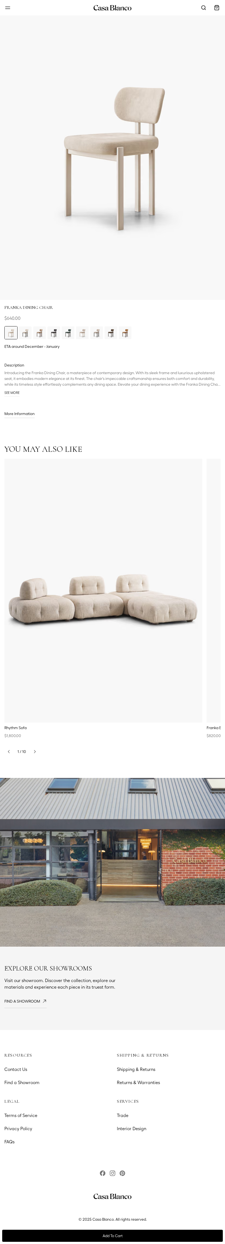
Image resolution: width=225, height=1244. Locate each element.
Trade (122, 1115)
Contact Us (15, 1069)
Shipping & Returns (136, 1069)
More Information (19, 413)
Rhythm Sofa (15, 728)
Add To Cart (113, 1236)
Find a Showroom (22, 1082)
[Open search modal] (204, 8)
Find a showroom (22, 1001)
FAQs (9, 1141)
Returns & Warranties (138, 1082)
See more (11, 393)
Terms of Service (20, 1115)
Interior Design (131, 1128)
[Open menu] (7, 8)
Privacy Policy (18, 1128)
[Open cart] (217, 8)
